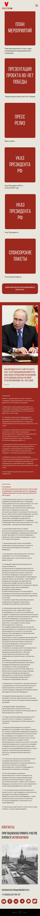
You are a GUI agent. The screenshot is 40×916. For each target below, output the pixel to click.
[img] (20, 27)
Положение (25, 417)
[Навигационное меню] (36, 6)
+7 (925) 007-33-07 (11, 894)
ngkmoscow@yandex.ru (15, 889)
